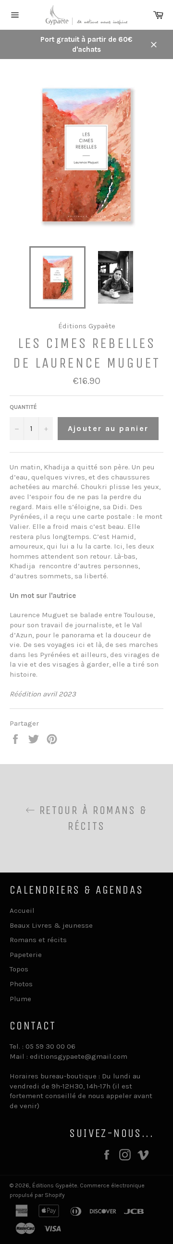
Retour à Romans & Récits (91, 818)
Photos (21, 984)
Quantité (23, 407)
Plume (20, 998)
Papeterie (26, 954)
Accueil (22, 910)
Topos (19, 969)
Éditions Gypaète (54, 1185)
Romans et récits (38, 939)
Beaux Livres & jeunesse (51, 925)
